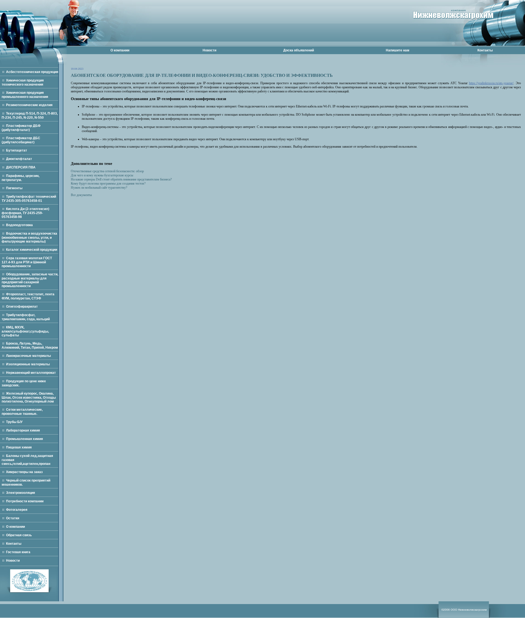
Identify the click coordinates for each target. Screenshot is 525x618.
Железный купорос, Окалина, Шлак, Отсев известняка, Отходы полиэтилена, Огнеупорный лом (29, 397)
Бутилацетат (16, 150)
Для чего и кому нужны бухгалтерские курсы (102, 175)
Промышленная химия (24, 439)
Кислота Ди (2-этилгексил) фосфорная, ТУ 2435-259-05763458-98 (25, 213)
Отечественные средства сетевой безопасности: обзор (107, 171)
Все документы (81, 195)
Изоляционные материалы (28, 364)
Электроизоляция (20, 493)
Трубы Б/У (14, 422)
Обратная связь (19, 535)
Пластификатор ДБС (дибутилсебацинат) (21, 140)
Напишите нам (397, 50)
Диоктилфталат (19, 159)
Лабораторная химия (23, 430)
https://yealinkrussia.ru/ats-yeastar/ (491, 83)
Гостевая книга (18, 552)
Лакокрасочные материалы (28, 356)
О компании (119, 50)
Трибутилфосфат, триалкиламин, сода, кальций (26, 317)
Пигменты (14, 188)
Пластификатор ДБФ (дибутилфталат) (21, 128)
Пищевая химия (19, 447)
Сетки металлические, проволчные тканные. (22, 412)
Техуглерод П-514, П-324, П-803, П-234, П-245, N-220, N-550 (30, 115)
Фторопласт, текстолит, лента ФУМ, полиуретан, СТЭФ (28, 296)
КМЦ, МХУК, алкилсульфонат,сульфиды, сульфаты (25, 331)
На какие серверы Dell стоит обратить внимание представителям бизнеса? (121, 179)
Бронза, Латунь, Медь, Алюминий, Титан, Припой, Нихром (30, 345)
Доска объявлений (298, 50)
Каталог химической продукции (31, 250)
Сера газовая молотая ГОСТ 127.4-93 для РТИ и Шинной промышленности (27, 262)
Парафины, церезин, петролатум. (20, 178)
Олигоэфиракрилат (22, 306)
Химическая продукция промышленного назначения (25, 95)
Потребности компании (24, 501)
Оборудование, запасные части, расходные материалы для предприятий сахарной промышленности (30, 280)
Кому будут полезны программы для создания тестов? (108, 183)
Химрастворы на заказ (24, 472)
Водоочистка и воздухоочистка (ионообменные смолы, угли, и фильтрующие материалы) (29, 237)
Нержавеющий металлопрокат (31, 373)
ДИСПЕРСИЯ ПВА (21, 167)
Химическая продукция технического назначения (23, 82)
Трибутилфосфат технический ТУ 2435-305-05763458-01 (29, 199)
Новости (209, 50)
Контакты (485, 50)
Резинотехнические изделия (29, 105)
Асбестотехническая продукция (32, 72)
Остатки (12, 518)
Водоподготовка (19, 225)
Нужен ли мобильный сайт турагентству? (99, 188)
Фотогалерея (16, 510)
